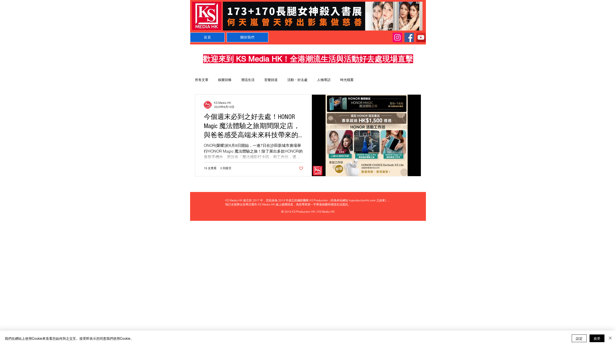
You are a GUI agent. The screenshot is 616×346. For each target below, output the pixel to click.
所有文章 (201, 80)
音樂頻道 (271, 80)
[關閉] (610, 338)
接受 (597, 338)
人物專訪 (324, 80)
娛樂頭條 (224, 80)
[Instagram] (397, 37)
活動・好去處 (297, 80)
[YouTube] (421, 37)
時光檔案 (347, 80)
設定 (579, 338)
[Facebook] (409, 37)
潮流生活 (248, 80)
